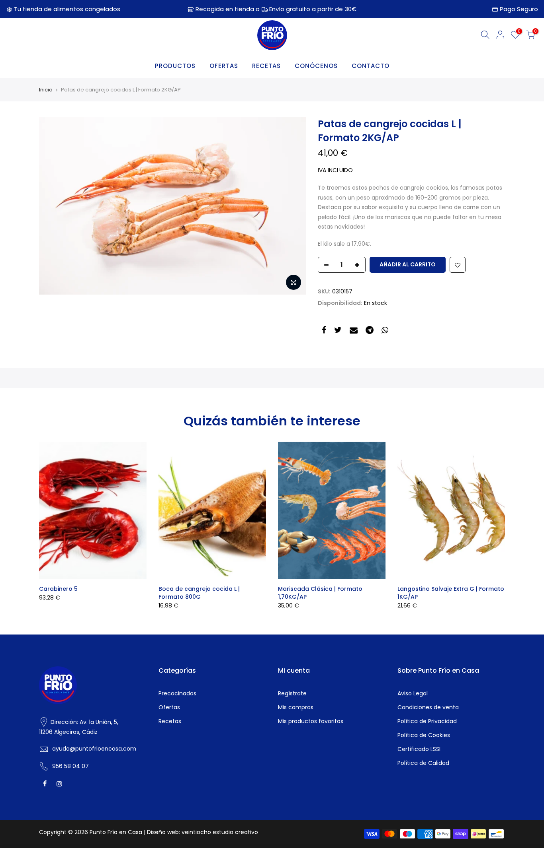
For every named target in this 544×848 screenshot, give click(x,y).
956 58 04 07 (70, 766)
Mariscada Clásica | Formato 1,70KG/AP (320, 593)
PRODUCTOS (175, 66)
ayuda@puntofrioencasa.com (94, 749)
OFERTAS (223, 66)
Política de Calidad (423, 763)
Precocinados (177, 693)
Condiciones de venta (428, 707)
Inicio (46, 89)
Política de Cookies (423, 735)
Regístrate (292, 693)
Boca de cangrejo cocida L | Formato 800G (199, 593)
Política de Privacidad (427, 721)
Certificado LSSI (418, 749)
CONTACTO (370, 66)
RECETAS (266, 66)
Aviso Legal (412, 693)
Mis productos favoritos (310, 721)
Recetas (170, 721)
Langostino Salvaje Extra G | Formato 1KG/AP (450, 593)
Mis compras (295, 707)
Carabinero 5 (58, 589)
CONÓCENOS (316, 66)
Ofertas (169, 707)
